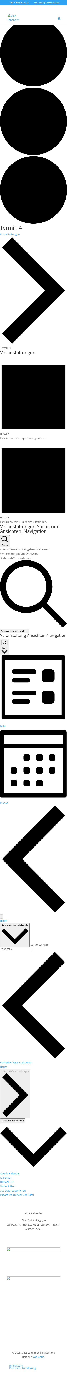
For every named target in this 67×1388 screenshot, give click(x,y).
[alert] (33, 398)
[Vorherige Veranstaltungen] (33, 912)
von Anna (38, 1357)
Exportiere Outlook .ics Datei (17, 1195)
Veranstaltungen (10, 234)
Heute (3, 920)
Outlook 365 (7, 1182)
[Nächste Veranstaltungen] (1, 916)
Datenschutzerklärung (22, 1368)
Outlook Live (7, 1186)
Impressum (16, 1365)
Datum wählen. (39, 944)
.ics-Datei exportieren (13, 1190)
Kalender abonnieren (12, 1120)
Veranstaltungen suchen (14, 631)
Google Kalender (10, 1173)
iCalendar (6, 1177)
